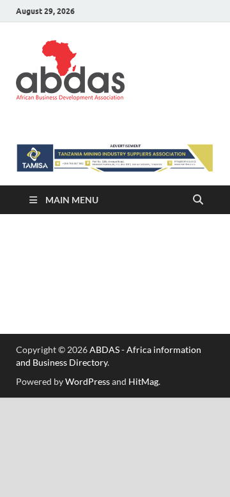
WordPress (87, 381)
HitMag (143, 381)
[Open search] (198, 200)
